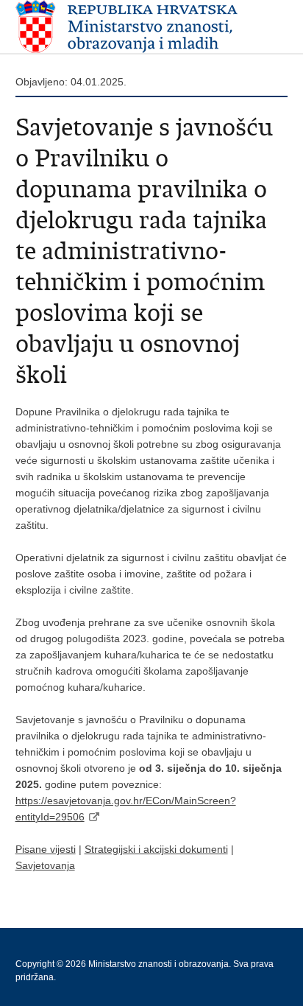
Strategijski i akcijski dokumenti (156, 849)
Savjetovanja (45, 865)
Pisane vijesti (45, 849)
